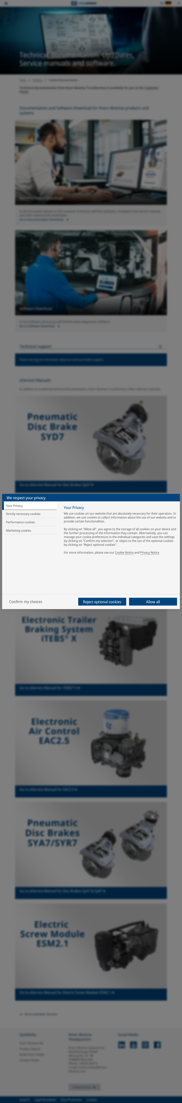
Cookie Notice (124, 552)
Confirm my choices (25, 601)
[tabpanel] (120, 530)
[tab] (29, 506)
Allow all (153, 601)
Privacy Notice (149, 552)
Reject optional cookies (102, 601)
